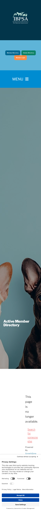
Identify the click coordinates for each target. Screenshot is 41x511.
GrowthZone (30, 453)
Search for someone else (29, 435)
